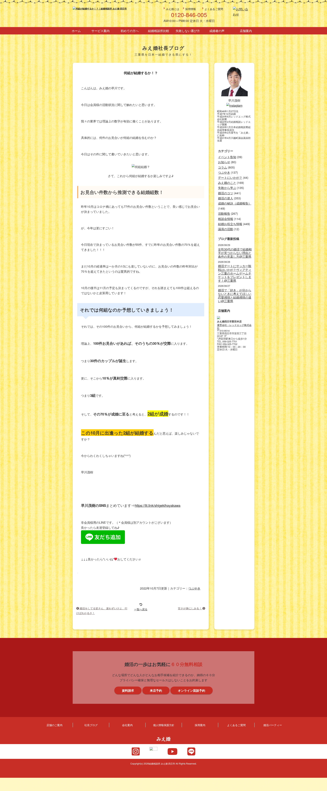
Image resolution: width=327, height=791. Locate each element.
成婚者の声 (216, 31)
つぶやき (194, 588)
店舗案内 (246, 31)
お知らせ (224, 162)
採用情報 (190, 9)
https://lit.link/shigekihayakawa (157, 505)
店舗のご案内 (54, 725)
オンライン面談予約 (191, 690)
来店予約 (322, 371)
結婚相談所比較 (158, 31)
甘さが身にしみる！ (190, 608)
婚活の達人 (225, 198)
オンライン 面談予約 (322, 439)
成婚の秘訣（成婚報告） (234, 203)
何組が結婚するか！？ (141, 73)
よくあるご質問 (214, 9)
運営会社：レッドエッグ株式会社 (234, 326)
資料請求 (322, 405)
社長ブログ (91, 725)
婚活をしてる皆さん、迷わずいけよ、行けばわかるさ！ (101, 610)
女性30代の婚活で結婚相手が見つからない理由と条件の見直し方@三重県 (235, 252)
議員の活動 (225, 229)
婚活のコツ (225, 193)
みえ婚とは (172, 9)
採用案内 (200, 725)
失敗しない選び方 (188, 31)
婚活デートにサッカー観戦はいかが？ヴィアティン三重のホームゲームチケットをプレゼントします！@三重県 (234, 273)
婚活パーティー (272, 725)
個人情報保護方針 (163, 725)
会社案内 (127, 725)
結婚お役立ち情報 (230, 224)
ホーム (76, 31)
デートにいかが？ (230, 177)
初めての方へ (130, 31)
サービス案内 (100, 31)
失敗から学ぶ (227, 188)
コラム (222, 167)
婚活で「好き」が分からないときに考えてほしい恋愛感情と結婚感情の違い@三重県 (234, 295)
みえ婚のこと (227, 182)
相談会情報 (225, 219)
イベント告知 (227, 157)
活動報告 (224, 213)
